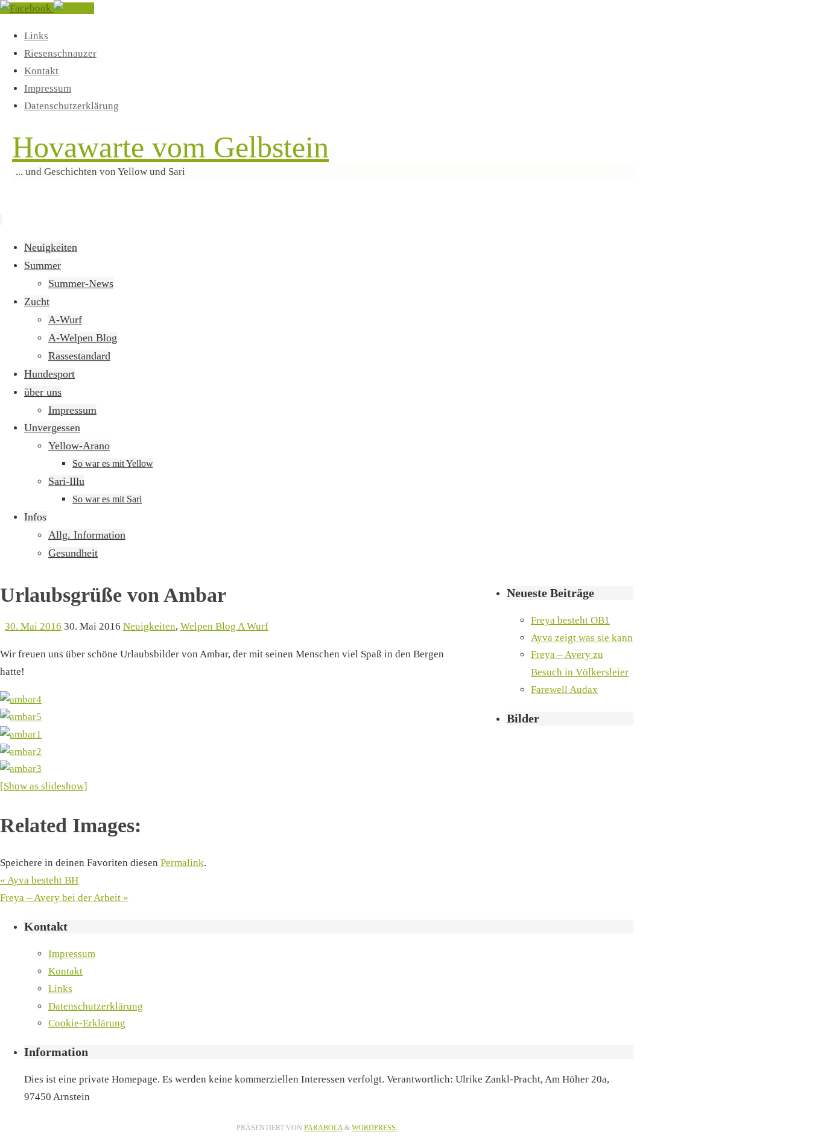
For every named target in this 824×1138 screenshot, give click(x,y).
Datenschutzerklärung (71, 106)
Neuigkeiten (149, 626)
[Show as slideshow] (43, 786)
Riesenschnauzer (60, 53)
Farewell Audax (564, 689)
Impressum (47, 88)
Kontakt (41, 71)
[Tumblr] (74, 8)
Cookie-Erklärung (86, 1023)
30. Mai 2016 (33, 626)
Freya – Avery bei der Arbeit (64, 897)
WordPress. (375, 1128)
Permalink (182, 862)
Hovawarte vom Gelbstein (170, 147)
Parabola (323, 1128)
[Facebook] (27, 8)
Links (36, 36)
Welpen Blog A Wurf (224, 626)
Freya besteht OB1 (570, 620)
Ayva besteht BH (39, 880)
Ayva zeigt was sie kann (582, 637)
